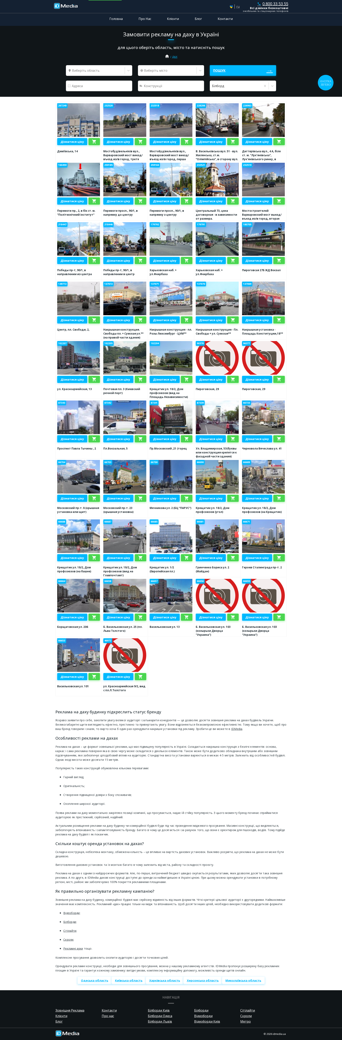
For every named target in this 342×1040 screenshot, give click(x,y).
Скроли (68, 939)
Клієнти (173, 19)
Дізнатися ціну (72, 142)
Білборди (69, 922)
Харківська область (164, 980)
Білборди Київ (159, 1010)
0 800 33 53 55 (272, 3)
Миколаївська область (243, 980)
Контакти (225, 19)
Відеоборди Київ (207, 1021)
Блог (198, 19)
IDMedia (236, 729)
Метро (245, 1021)
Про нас (108, 1016)
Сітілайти (69, 931)
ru (238, 6)
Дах (174, 57)
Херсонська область (203, 980)
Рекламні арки (73, 948)
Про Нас (145, 19)
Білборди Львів (160, 1021)
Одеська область (94, 980)
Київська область (128, 980)
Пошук (219, 70)
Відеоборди (71, 913)
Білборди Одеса (160, 1016)
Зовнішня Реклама (69, 1010)
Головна (116, 19)
